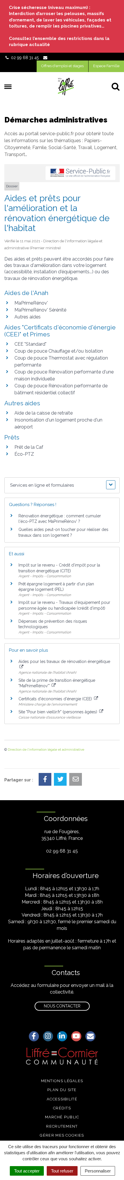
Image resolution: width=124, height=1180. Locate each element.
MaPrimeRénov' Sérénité (40, 310)
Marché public (62, 1117)
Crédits (62, 1108)
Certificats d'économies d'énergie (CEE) (55, 699)
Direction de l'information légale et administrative (46, 749)
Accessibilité (62, 1099)
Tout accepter (27, 1170)
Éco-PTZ (24, 454)
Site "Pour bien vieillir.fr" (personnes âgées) (58, 712)
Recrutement (62, 1126)
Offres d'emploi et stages (62, 66)
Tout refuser (62, 1170)
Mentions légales (62, 1081)
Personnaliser (98, 1170)
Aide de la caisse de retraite (43, 413)
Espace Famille (106, 66)
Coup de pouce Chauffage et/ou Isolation (58, 351)
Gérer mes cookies (62, 1135)
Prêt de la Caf (28, 447)
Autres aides (27, 317)
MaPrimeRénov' (31, 303)
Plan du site (62, 1090)
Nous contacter (62, 1006)
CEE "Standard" (30, 344)
